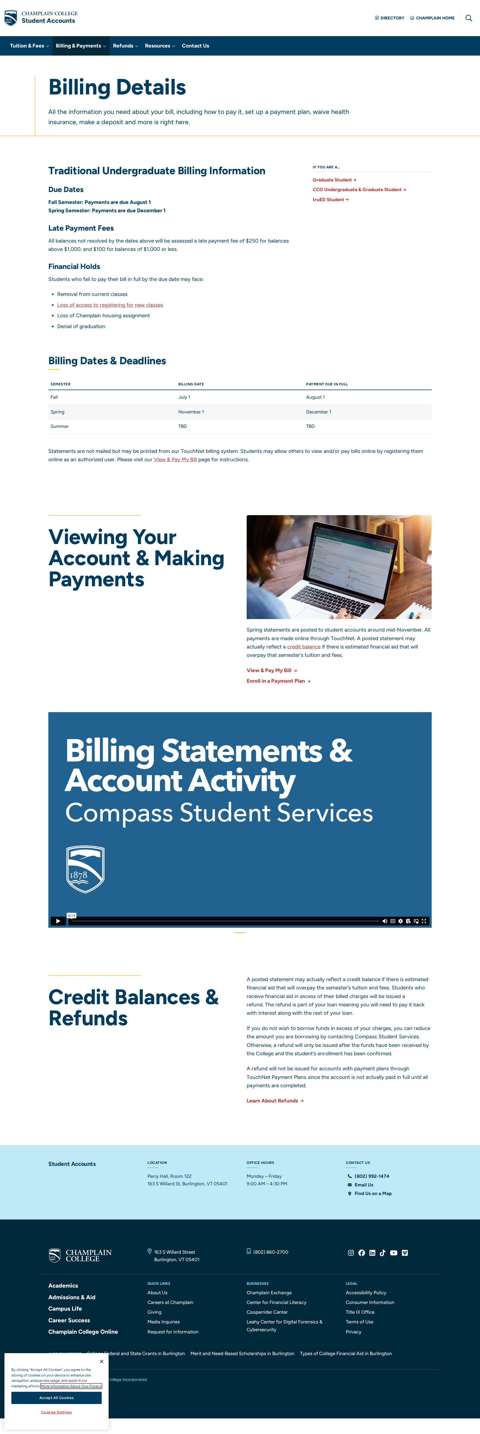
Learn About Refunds (273, 1101)
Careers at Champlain (170, 1302)
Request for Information (173, 1332)
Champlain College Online (83, 1331)
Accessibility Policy (366, 1292)
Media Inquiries (164, 1322)
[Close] (102, 1361)
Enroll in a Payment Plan (276, 681)
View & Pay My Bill (175, 459)
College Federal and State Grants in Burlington (136, 1353)
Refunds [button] (123, 46)
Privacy (353, 1332)
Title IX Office (360, 1312)
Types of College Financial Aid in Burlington (346, 1353)
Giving (154, 1312)
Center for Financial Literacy (276, 1302)
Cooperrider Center (267, 1312)
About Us (158, 1292)
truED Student (328, 199)
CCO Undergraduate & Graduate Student (357, 189)
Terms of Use (359, 1322)
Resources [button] (158, 46)
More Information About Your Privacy (71, 1386)
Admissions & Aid (72, 1297)
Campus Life (65, 1308)
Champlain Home (435, 18)
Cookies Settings (56, 1412)
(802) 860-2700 (270, 1252)
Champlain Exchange (269, 1292)
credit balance (304, 647)
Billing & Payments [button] (79, 46)
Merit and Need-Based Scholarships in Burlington (242, 1353)
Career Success (69, 1320)
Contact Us (195, 46)
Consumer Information (370, 1302)
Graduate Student (332, 180)
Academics (63, 1285)
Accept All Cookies (56, 1398)
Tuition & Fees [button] (27, 46)
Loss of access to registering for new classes (110, 305)
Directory (392, 18)
